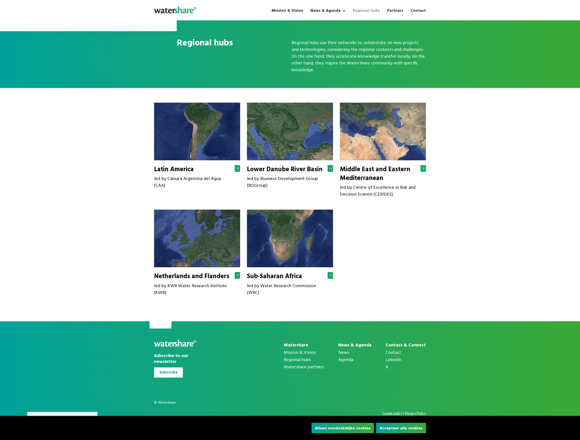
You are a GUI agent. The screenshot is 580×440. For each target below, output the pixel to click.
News (343, 352)
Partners (395, 10)
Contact (418, 10)
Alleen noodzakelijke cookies (342, 428)
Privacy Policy (415, 413)
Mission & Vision (287, 10)
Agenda (345, 360)
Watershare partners (304, 367)
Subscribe (168, 372)
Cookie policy (392, 413)
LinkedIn (394, 360)
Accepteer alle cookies (401, 428)
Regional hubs (366, 10)
